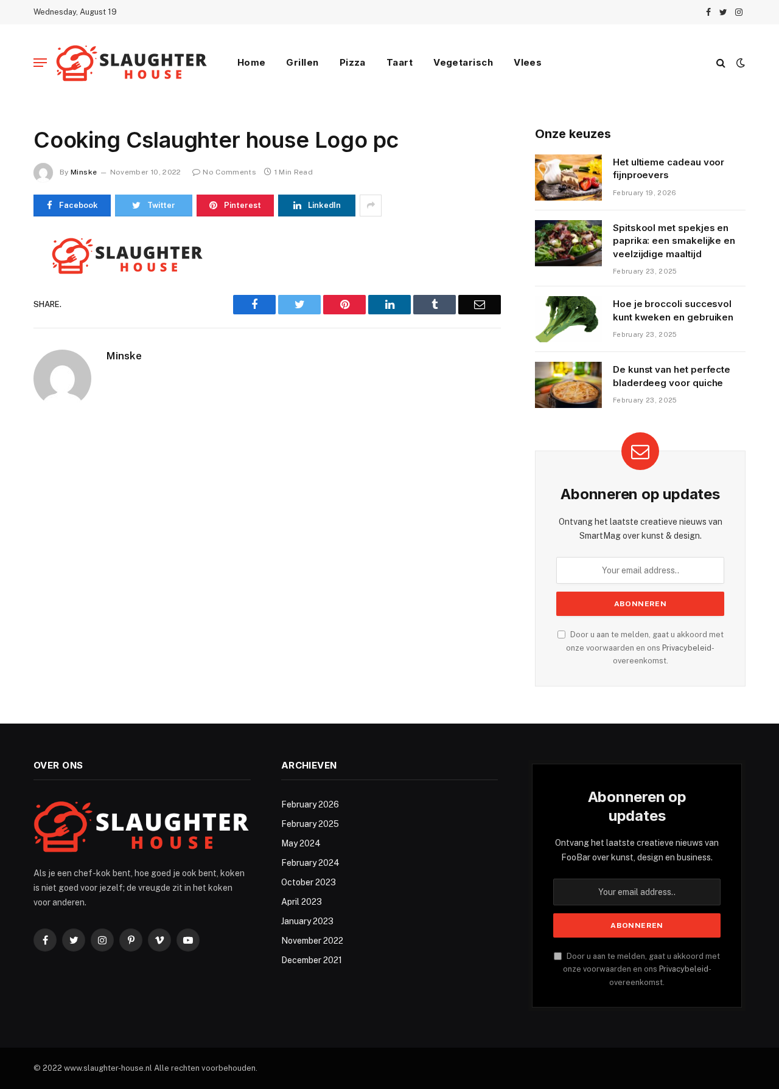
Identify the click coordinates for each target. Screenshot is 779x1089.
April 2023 (301, 902)
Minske (84, 172)
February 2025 (310, 824)
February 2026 (310, 804)
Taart (399, 62)
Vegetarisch (463, 62)
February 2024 (310, 863)
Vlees (528, 62)
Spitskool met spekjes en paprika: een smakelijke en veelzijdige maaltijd (674, 241)
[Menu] (40, 63)
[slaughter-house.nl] (132, 63)
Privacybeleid (686, 647)
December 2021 (311, 960)
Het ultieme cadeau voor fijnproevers (668, 168)
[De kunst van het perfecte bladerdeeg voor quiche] (568, 385)
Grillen (302, 62)
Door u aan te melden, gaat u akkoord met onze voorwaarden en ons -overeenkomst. (645, 647)
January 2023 (307, 921)
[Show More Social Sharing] (371, 205)
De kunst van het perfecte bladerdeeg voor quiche (671, 376)
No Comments (229, 172)
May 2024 (301, 843)
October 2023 (308, 882)
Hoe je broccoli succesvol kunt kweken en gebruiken (673, 310)
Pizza (353, 62)
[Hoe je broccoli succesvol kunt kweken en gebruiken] (568, 319)
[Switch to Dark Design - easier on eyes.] (739, 62)
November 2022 (312, 941)
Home (251, 62)
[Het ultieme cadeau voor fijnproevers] (568, 177)
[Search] (721, 63)
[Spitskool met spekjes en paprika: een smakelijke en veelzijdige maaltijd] (568, 243)
